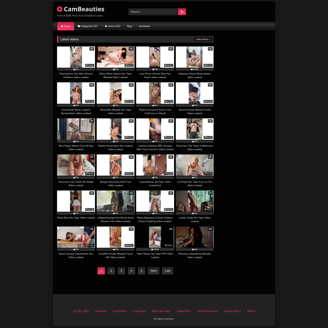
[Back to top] (317, 318)
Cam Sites (139, 311)
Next (153, 270)
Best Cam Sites (161, 311)
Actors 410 (114, 26)
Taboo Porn (184, 311)
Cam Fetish (120, 311)
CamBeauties (83, 9)
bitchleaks (144, 26)
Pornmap (101, 311)
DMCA (251, 311)
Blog (129, 26)
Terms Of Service (207, 311)
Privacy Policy (232, 311)
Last (167, 270)
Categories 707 (89, 26)
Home (67, 26)
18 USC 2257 (81, 311)
